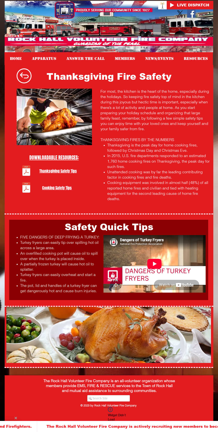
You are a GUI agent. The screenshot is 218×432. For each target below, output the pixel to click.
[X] (180, 13)
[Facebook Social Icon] (191, 13)
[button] (196, 58)
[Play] (172, 5)
